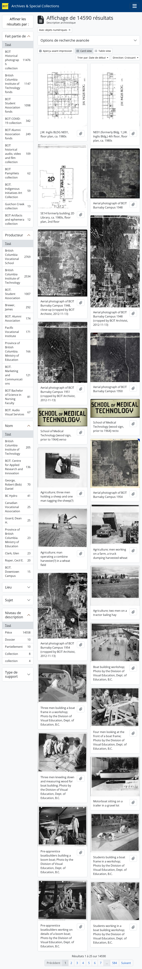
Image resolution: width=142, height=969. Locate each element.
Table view (104, 51)
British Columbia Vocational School (17, 257)
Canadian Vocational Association (17, 507)
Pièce (17, 633)
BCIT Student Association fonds (17, 105)
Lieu (8, 587)
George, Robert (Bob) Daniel (17, 484)
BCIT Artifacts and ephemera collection (17, 219)
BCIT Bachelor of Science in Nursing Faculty (17, 397)
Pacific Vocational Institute (17, 332)
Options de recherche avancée (65, 40)
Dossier (17, 640)
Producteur (14, 235)
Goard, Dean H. (17, 520)
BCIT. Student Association (17, 294)
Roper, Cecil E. (17, 561)
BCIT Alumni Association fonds (17, 134)
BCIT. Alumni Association (17, 318)
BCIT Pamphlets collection (17, 173)
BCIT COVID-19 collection (17, 121)
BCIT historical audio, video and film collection (17, 153)
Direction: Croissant (124, 57)
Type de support (11, 674)
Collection (17, 654)
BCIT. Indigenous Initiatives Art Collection (17, 191)
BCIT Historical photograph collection (17, 60)
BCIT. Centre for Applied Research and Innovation (17, 467)
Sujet (9, 600)
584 (114, 963)
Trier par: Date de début (91, 57)
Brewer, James (17, 307)
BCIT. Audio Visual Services (17, 412)
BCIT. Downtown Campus (17, 572)
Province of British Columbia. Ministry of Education (17, 351)
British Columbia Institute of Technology (17, 276)
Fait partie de (15, 36)
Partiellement (17, 647)
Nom (9, 425)
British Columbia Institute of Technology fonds (17, 83)
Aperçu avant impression (57, 51)
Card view (86, 51)
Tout (8, 44)
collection (17, 661)
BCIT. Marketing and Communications (17, 375)
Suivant (126, 963)
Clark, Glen (17, 554)
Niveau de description (14, 614)
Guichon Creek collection (17, 206)
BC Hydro (17, 496)
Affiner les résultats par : (18, 22)
